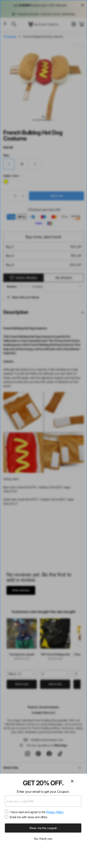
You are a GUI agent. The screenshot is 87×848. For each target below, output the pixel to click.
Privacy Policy (55, 812)
